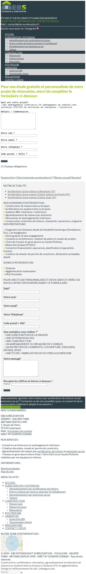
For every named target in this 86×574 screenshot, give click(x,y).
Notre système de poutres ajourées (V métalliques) (37, 491)
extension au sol (75, 451)
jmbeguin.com (47, 568)
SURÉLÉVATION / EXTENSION (22, 485)
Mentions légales (10, 468)
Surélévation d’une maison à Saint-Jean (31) (32, 197)
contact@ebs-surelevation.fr (23, 24)
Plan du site (7, 471)
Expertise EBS (17, 519)
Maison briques (17, 506)
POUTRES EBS (13, 512)
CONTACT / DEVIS (15, 528)
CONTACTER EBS (10, 407)
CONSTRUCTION (15, 500)
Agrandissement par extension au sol (29, 494)
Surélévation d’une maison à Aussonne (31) (31, 191)
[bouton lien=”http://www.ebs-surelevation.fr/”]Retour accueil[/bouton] (41, 177)
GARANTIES (12, 516)
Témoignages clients (20, 522)
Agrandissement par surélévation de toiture (33, 488)
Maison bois (16, 503)
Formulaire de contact (20, 430)
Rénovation (15, 509)
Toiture (13, 497)
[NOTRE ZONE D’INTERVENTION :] (12, 550)
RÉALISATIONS (13, 525)
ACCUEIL (10, 482)
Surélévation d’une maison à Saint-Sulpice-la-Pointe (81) (39, 194)
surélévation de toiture (50, 451)
